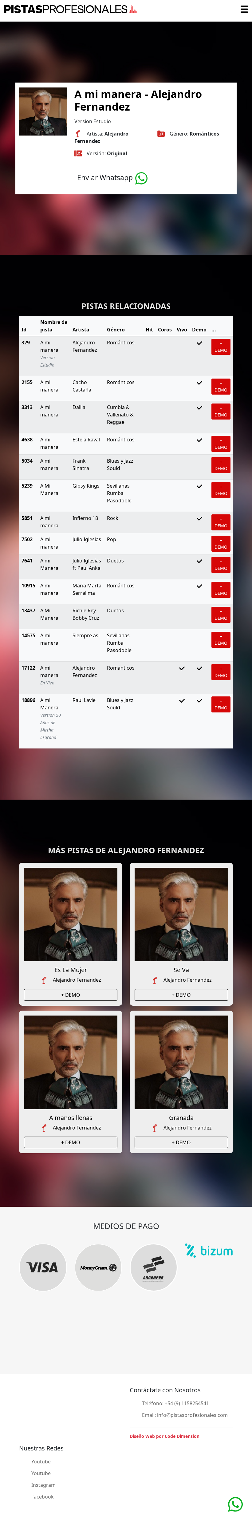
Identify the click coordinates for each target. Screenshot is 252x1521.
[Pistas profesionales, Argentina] (70, 9)
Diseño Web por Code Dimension (164, 1436)
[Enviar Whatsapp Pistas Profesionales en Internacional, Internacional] (141, 177)
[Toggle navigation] (244, 9)
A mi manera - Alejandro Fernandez (138, 100)
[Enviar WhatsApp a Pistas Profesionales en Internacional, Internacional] (235, 1503)
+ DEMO (221, 347)
